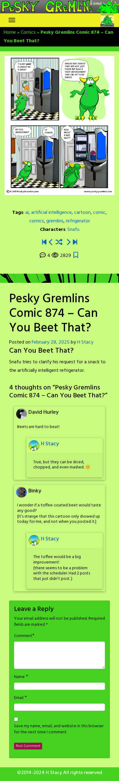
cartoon (82, 213)
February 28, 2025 (51, 342)
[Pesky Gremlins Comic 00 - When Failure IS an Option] (44, 242)
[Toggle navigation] (12, 20)
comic (99, 213)
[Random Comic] (59, 242)
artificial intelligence (51, 213)
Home (10, 32)
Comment (23, 636)
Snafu (73, 230)
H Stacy (85, 342)
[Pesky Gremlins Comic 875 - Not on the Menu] (68, 242)
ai (27, 213)
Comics (28, 32)
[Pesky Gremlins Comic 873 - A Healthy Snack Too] (51, 242)
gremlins (54, 221)
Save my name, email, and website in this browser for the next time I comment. (58, 729)
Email (18, 698)
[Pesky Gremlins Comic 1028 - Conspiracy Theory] (75, 242)
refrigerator (78, 221)
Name (19, 677)
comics (36, 221)
